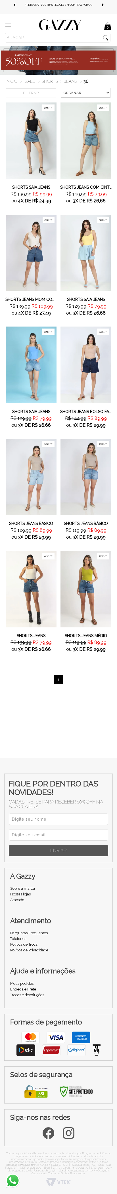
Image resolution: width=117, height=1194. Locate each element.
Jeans (70, 81)
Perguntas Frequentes (29, 933)
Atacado (17, 900)
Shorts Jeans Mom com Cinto (31, 299)
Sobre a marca (22, 888)
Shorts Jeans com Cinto (86, 187)
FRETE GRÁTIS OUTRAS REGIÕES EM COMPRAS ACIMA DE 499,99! (63, 4)
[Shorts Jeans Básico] (31, 476)
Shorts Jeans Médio (86, 635)
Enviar (58, 850)
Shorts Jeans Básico (31, 523)
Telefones (18, 939)
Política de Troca (23, 944)
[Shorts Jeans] (31, 589)
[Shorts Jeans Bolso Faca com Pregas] (85, 364)
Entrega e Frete (23, 989)
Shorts (49, 81)
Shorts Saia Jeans (31, 187)
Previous (14, 4)
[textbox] (57, 38)
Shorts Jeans (31, 635)
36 (86, 81)
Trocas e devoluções (27, 995)
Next (103, 4)
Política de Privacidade (29, 950)
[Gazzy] (60, 24)
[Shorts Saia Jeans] (31, 140)
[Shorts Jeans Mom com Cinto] (31, 252)
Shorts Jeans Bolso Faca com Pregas (86, 411)
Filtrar (31, 93)
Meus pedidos (22, 983)
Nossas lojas (20, 894)
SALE (30, 81)
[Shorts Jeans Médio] (85, 589)
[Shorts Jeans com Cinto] (85, 140)
